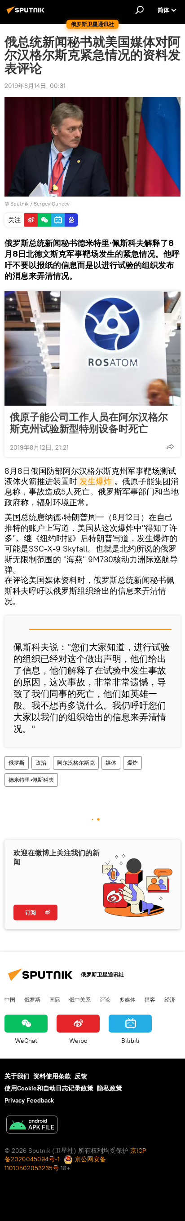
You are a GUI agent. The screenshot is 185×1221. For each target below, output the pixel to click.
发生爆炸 (95, 481)
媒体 (111, 762)
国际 (54, 999)
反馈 (81, 1076)
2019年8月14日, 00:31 (35, 86)
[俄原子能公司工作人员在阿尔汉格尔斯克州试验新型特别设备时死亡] (92, 348)
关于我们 (17, 1076)
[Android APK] (31, 1126)
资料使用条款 (52, 1076)
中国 (9, 999)
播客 (150, 999)
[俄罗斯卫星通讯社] (26, 13)
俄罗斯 (17, 762)
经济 (169, 999)
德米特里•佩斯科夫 (31, 779)
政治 (40, 762)
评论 (105, 999)
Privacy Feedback (29, 1100)
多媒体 (127, 999)
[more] (170, 446)
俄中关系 (80, 999)
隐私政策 (109, 1088)
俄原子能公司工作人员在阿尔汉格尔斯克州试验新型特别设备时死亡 (89, 422)
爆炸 (132, 762)
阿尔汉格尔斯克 (76, 762)
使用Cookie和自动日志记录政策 (48, 1088)
